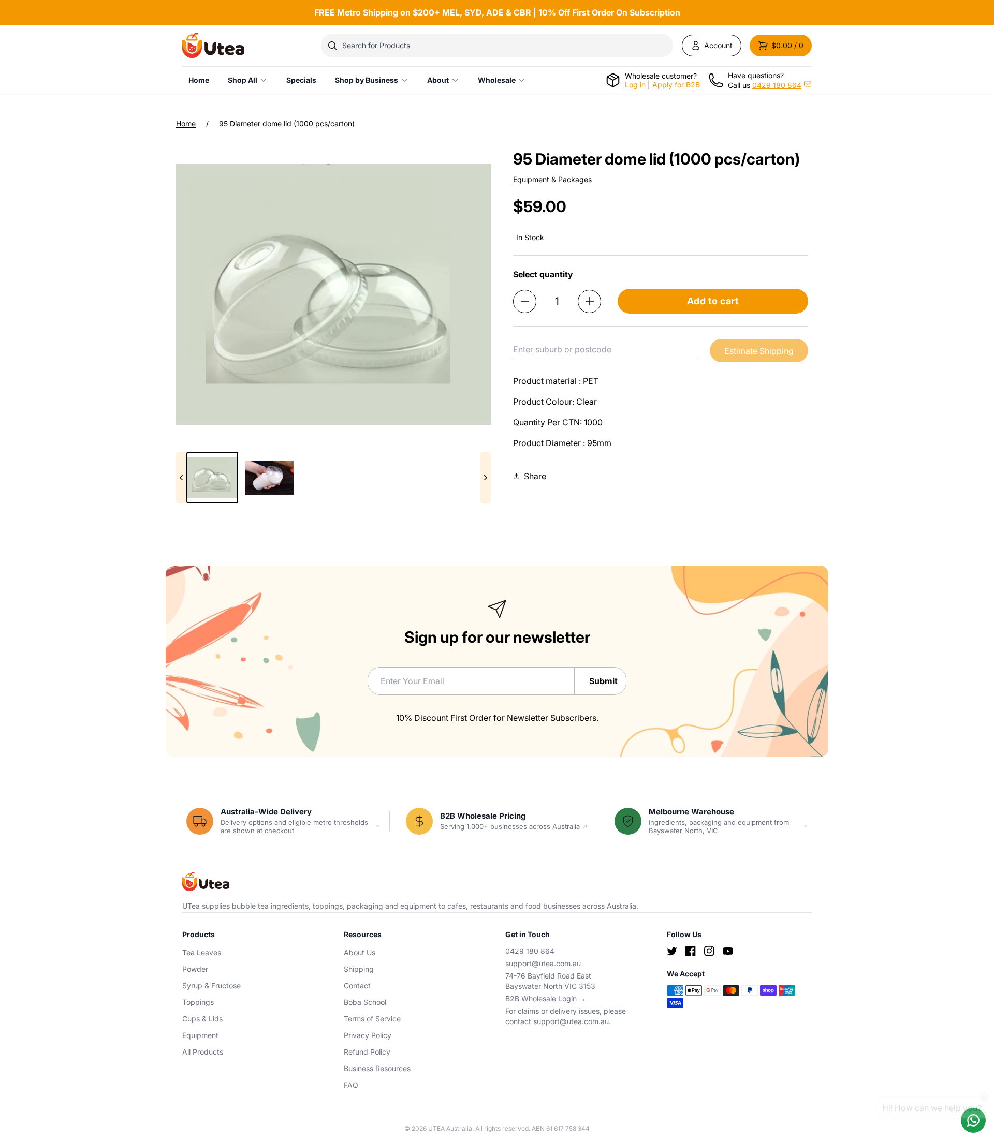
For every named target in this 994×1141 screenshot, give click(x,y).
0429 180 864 (776, 85)
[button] (781, 45)
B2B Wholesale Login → (545, 998)
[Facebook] (690, 951)
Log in (635, 84)
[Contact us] (973, 1120)
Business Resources (377, 1068)
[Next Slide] (485, 477)
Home (186, 123)
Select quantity (543, 274)
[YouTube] (728, 951)
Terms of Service (372, 1018)
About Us (359, 952)
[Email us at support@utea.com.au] (807, 84)
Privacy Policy (367, 1035)
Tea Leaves (201, 952)
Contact (357, 985)
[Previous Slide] (181, 477)
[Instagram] (709, 951)
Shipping (359, 969)
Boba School (365, 1002)
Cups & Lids (202, 1018)
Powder (195, 969)
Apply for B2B (676, 84)
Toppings (198, 1002)
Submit (603, 681)
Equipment (200, 1035)
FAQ (351, 1084)
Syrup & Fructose (211, 985)
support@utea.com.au (543, 963)
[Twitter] (672, 951)
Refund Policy (367, 1051)
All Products (202, 1051)
